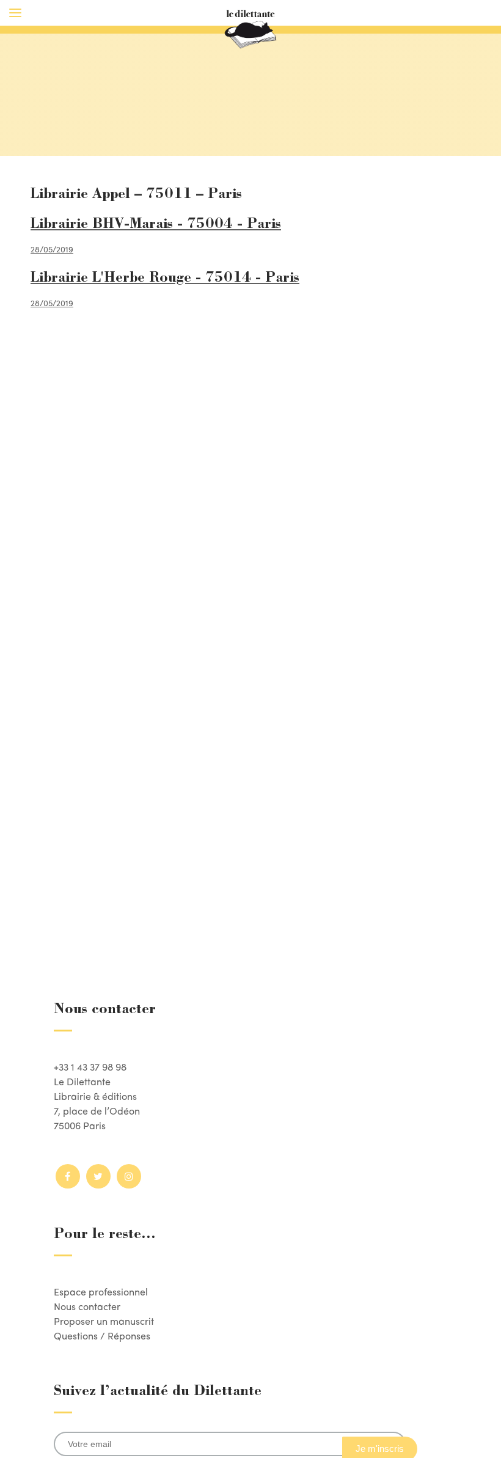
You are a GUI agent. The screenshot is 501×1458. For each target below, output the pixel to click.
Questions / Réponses (102, 1335)
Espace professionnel (101, 1291)
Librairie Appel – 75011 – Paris (136, 195)
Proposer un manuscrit (104, 1321)
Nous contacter (87, 1306)
